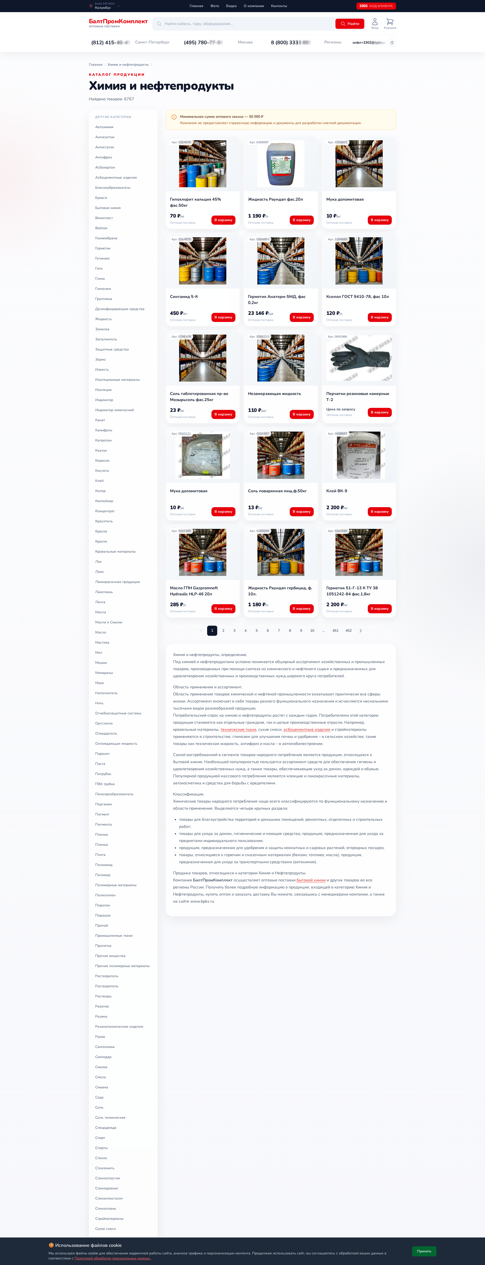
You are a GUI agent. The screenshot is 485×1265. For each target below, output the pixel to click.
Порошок (103, 915)
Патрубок (103, 773)
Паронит (102, 753)
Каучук (101, 450)
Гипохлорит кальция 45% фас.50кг (195, 202)
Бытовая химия (108, 207)
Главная (196, 6)
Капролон (103, 440)
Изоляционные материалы (117, 379)
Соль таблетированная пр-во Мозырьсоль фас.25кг (199, 397)
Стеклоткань (105, 1208)
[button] (111, 42)
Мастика (102, 642)
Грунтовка (103, 298)
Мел (98, 652)
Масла (100, 612)
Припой (101, 925)
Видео (231, 6)
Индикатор (104, 399)
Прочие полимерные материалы (122, 966)
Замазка (102, 329)
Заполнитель (106, 339)
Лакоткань (104, 592)
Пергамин (103, 804)
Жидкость (103, 319)
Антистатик (104, 147)
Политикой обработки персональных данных (113, 1258)
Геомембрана (106, 238)
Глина (100, 278)
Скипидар (103, 1057)
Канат (100, 420)
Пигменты (103, 824)
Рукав (100, 1036)
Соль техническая (110, 1117)
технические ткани (238, 729)
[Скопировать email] (392, 43)
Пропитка (103, 945)
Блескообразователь (113, 187)
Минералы (104, 672)
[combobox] (243, 23)
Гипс (99, 268)
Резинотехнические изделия (119, 1026)
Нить (99, 703)
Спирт (100, 1137)
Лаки (99, 571)
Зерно (100, 359)
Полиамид (103, 864)
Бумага (101, 197)
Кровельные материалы (115, 551)
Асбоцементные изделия (116, 177)
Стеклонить (104, 1168)
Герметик (102, 248)
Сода (99, 1097)
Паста (100, 763)
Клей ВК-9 (336, 491)
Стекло (101, 1158)
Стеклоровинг (106, 1188)
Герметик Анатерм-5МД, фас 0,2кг (277, 300)
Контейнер (104, 501)
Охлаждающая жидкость (116, 743)
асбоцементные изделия (306, 729)
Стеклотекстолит (109, 1198)
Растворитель (106, 976)
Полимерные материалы (115, 885)
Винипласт (104, 218)
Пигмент (102, 814)
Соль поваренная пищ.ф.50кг (277, 491)
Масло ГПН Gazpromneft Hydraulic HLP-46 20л (194, 591)
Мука (99, 683)
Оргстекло (104, 723)
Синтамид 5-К (184, 296)
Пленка (101, 834)
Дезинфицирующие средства (119, 309)
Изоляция (103, 389)
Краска (101, 531)
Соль (99, 1107)
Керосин (102, 460)
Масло (100, 632)
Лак (98, 561)
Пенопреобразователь (114, 794)
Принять (424, 1251)
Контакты (279, 6)
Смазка (101, 1067)
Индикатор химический (114, 410)
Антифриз (103, 157)
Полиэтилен (105, 895)
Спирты (101, 1147)
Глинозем (103, 288)
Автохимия (104, 127)
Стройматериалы (109, 1218)
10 (312, 630)
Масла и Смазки (108, 622)
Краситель (104, 521)
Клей (99, 480)
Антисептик (104, 137)
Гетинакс (102, 258)
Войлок (101, 228)
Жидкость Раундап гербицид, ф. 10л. (280, 591)
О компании (254, 6)
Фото (214, 6)
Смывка (101, 1087)
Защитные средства (112, 349)
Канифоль (103, 430)
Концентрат (105, 511)
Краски (101, 541)
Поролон (102, 905)
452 (349, 630)
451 (335, 630)
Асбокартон (105, 167)
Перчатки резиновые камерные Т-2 (357, 397)
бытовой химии (311, 880)
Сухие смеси (105, 1228)
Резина (101, 1016)
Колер (100, 490)
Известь (102, 369)
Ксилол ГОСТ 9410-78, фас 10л (357, 296)
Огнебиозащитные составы (118, 713)
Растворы (103, 996)
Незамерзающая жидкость (274, 393)
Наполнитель (106, 693)
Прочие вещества (110, 955)
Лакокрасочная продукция (117, 581)
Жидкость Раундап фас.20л (275, 199)
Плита (100, 854)
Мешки (101, 662)
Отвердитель (106, 733)
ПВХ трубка (105, 784)
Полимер (102, 875)
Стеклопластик (107, 1178)
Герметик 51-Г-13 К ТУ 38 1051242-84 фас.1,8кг (352, 591)
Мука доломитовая (345, 199)
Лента (100, 602)
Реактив (102, 1006)
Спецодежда (105, 1127)
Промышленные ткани (114, 935)
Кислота (102, 470)
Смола (100, 1077)
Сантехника (105, 1046)
